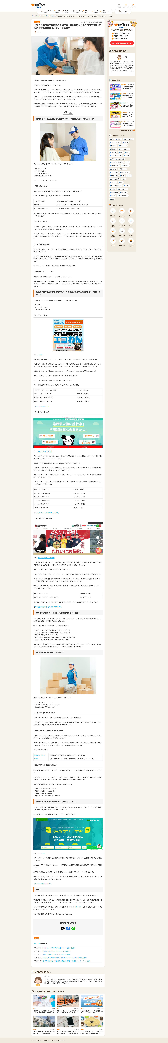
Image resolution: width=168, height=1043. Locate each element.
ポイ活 (126, 142)
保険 (124, 179)
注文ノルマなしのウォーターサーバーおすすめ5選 (56, 951)
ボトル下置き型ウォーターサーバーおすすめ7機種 (56, 954)
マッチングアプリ (116, 156)
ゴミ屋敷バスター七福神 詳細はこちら (47, 607)
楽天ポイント (125, 172)
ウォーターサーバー (117, 162)
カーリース (123, 146)
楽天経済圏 (114, 192)
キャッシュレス (124, 149)
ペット (119, 139)
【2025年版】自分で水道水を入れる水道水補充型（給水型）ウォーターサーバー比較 (66, 961)
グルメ (113, 196)
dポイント (126, 166)
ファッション (123, 189)
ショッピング (115, 179)
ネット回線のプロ (116, 186)
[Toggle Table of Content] (70, 112)
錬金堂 (36, 759)
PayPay (113, 189)
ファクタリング (115, 142)
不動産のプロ (115, 166)
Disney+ (113, 152)
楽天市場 (124, 192)
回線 (112, 199)
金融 (121, 152)
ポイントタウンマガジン (47, 1040)
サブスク (113, 146)
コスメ (127, 186)
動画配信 (113, 149)
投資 (112, 159)
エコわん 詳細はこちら (42, 406)
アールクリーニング (44, 451)
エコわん (40, 355)
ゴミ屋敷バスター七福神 (45, 558)
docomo (113, 169)
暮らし (37, 938)
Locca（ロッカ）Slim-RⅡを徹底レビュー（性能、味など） (59, 948)
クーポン (113, 182)
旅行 (121, 182)
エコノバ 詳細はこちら (42, 883)
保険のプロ (114, 176)
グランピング (129, 139)
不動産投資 (120, 159)
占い (112, 139)
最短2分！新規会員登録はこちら (122, 43)
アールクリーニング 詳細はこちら (45, 513)
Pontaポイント (123, 196)
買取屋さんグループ (39, 755)
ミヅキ (38, 32)
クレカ (127, 156)
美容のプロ (114, 172)
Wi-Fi (129, 176)
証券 (122, 176)
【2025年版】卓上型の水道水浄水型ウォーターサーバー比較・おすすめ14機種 (65, 958)
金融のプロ (123, 169)
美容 (128, 162)
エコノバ (40, 853)
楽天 (127, 152)
